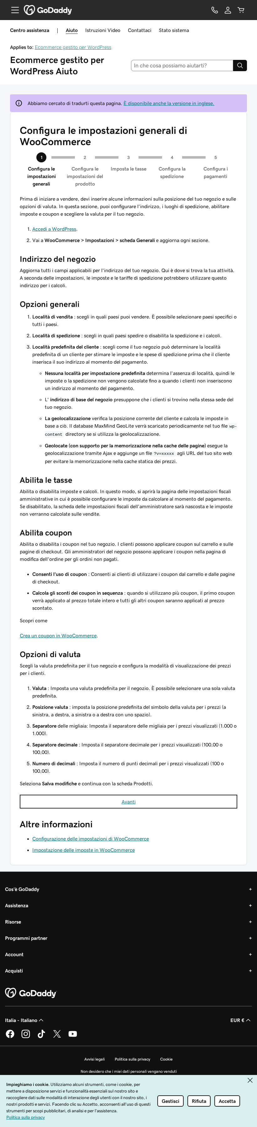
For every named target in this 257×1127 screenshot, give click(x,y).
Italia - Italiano (21, 1020)
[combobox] (182, 65)
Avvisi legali (94, 1059)
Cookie (166, 1059)
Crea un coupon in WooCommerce (58, 635)
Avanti (129, 801)
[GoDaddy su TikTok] (41, 1037)
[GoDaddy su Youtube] (73, 1037)
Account (14, 954)
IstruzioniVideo (102, 30)
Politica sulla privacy (132, 1059)
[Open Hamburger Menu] (12, 10)
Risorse (13, 921)
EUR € (237, 1020)
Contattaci (139, 30)
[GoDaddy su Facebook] (10, 1037)
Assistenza (16, 905)
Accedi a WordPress (54, 228)
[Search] (240, 65)
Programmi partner (26, 937)
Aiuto (72, 30)
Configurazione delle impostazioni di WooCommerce (90, 838)
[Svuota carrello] (241, 10)
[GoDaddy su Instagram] (26, 1037)
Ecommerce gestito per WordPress (73, 47)
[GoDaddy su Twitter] (57, 1037)
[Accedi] (228, 10)
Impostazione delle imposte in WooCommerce (83, 849)
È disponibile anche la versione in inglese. (168, 103)
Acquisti (14, 970)
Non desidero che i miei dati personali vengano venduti (129, 1071)
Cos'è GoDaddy (22, 889)
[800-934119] (215, 10)
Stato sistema (174, 30)
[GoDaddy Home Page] (31, 993)
